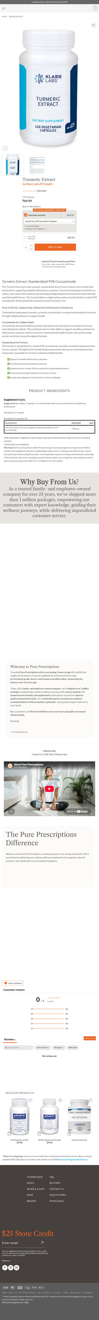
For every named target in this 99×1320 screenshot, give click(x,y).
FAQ (52, 1177)
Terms (65, 1293)
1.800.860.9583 (37, 2)
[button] (3, 8)
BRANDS (31, 1201)
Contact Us (37, 754)
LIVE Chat (48, 754)
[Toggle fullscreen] (10, 1308)
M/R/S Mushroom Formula (49, 1140)
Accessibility (87, 1293)
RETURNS (55, 1183)
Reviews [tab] (10, 1039)
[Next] (92, 87)
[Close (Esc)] (24, 1308)
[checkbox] (73, 1047)
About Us (13, 1293)
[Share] (17, 1308)
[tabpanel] (49, 1064)
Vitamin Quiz (61, 754)
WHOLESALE (57, 1201)
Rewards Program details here (73, 1159)
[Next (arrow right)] (10, 1315)
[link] (5, 1267)
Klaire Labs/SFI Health (39, 184)
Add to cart (55, 247)
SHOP (30, 1195)
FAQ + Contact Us (45, 1293)
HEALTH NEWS (58, 1195)
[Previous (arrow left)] (2, 1315)
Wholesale (75, 1293)
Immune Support (16, 17)
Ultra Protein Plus (79, 1140)
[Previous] (7, 87)
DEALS (30, 1183)
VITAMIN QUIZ (35, 1177)
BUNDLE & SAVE (35, 1189)
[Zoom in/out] (2, 1308)
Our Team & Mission (27, 1293)
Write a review (90, 1038)
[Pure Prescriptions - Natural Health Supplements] (49, 8)
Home (4, 17)
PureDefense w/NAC (19, 1140)
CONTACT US (57, 1189)
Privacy (57, 1293)
